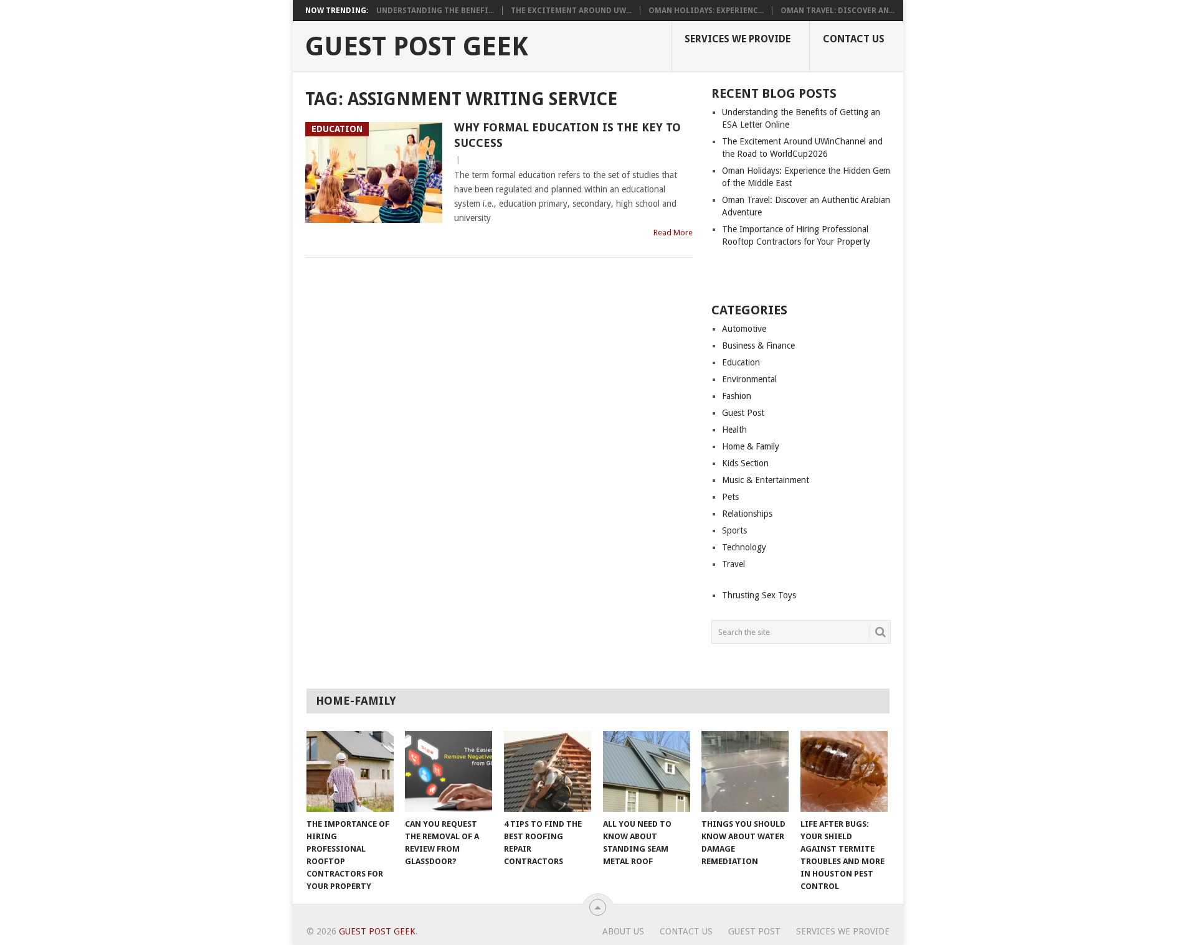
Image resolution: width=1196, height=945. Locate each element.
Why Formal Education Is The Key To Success (567, 135)
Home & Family (750, 446)
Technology (744, 547)
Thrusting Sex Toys (759, 595)
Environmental (749, 379)
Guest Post (743, 413)
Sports (734, 530)
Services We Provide (737, 39)
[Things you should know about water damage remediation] (745, 771)
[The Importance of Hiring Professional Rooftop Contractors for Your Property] (350, 771)
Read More (673, 232)
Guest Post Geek (416, 47)
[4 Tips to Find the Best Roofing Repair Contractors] (547, 771)
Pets (730, 497)
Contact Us (854, 39)
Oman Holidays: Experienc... (706, 10)
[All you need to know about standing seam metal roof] (646, 771)
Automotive (744, 329)
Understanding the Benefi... (435, 10)
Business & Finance (758, 345)
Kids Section (745, 463)
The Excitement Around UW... (571, 10)
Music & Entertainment (765, 480)
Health (734, 430)
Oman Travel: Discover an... (838, 10)
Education (741, 362)
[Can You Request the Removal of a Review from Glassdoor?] (448, 771)
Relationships (747, 514)
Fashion (736, 396)
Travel (733, 564)
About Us (623, 931)
